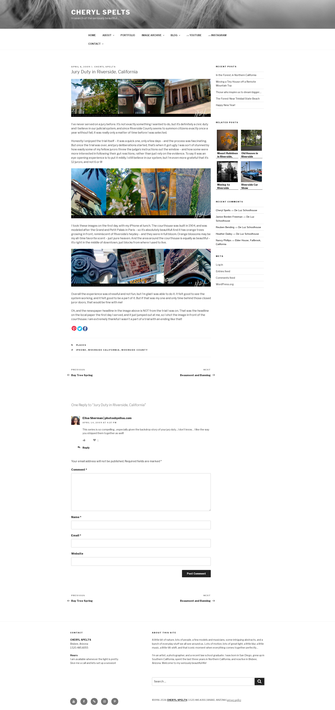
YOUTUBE (194, 35)
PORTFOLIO (128, 35)
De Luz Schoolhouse (245, 210)
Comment (79, 469)
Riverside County (134, 350)
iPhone (81, 350)
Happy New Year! (225, 105)
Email (76, 535)
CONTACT (94, 43)
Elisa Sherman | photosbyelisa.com (107, 418)
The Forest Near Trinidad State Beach (238, 98)
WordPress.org (225, 284)
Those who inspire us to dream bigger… (238, 92)
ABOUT (106, 35)
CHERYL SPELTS (177, 700)
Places (81, 345)
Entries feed (223, 271)
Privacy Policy (234, 699)
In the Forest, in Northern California (236, 75)
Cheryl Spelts (100, 12)
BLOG (174, 35)
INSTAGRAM (217, 35)
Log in (219, 264)
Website (77, 553)
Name (76, 517)
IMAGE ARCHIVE (152, 35)
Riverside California (104, 350)
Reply (86, 447)
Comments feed (225, 277)
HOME (92, 35)
